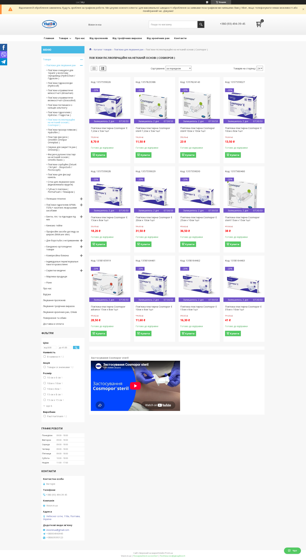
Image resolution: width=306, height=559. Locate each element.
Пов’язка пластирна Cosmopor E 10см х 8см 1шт (243, 129)
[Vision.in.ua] (49, 25)
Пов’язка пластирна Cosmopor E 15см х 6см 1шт (198, 308)
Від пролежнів (99, 38)
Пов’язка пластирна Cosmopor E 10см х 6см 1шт (154, 308)
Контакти (180, 38)
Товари (63, 38)
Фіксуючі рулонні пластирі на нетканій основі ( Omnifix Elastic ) (62, 157)
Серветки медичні (56, 270)
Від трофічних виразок (127, 38)
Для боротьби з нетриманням (62, 240)
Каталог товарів (103, 49)
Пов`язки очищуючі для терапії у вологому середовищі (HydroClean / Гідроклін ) (61, 74)
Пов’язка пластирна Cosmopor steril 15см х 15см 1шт (242, 219)
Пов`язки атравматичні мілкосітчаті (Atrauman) (60, 92)
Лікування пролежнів (54, 300)
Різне (49, 282)
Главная (49, 38)
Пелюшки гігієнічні (56, 198)
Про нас (80, 38)
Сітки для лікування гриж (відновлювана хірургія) (61, 183)
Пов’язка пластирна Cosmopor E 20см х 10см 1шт (154, 219)
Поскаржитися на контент (145, 556)
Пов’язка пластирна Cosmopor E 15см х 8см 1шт (109, 219)
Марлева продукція (56, 276)
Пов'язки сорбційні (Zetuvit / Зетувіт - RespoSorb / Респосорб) (62, 167)
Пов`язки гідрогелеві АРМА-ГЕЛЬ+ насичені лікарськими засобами (61, 207)
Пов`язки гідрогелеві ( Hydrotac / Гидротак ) (59, 114)
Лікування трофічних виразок (59, 306)
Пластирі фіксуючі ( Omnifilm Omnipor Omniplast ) (58, 139)
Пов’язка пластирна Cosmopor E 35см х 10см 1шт (243, 308)
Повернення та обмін (54, 317)
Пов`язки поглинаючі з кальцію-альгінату (60, 106)
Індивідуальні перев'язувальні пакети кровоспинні (62, 263)
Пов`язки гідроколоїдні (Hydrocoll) (60, 84)
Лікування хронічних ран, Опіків (60, 312)
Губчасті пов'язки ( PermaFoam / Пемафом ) (61, 190)
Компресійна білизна (57, 255)
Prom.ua (169, 553)
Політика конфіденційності (172, 556)
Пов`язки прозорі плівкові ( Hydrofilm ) (62, 131)
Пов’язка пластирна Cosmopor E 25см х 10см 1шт (198, 219)
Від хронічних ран (158, 38)
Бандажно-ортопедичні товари (59, 248)
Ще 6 (49, 406)
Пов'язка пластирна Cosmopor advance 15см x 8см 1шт (108, 308)
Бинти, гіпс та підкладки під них (61, 218)
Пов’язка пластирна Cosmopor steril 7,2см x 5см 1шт (153, 129)
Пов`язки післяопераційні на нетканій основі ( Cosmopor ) (61, 122)
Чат (295, 550)
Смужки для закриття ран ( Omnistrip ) (62, 148)
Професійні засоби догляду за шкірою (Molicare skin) (62, 233)
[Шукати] (200, 24)
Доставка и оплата (53, 323)
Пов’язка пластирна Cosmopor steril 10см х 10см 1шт (197, 129)
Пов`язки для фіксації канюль (59, 176)
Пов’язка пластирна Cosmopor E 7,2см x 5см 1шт (109, 129)
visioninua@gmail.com (57, 530)
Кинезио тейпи (54, 225)
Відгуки (47, 294)
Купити (100, 155)
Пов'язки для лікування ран (128, 49)
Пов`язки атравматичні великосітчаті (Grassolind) (62, 99)
